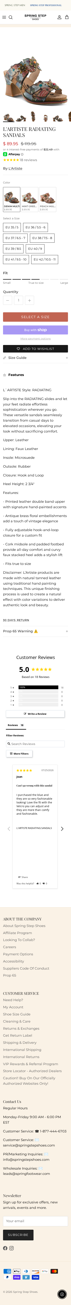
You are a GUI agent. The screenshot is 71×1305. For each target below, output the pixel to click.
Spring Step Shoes (25, 1292)
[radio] (11, 199)
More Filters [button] (20, 753)
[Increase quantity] (29, 300)
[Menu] (4, 17)
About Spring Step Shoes (24, 926)
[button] (39, 883)
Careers (9, 947)
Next (62, 827)
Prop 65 (9, 975)
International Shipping (22, 1050)
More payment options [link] (35, 338)
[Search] (12, 17)
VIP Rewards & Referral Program (30, 1064)
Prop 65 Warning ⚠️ (20, 631)
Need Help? (13, 1000)
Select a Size (11, 218)
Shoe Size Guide (16, 1014)
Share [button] (24, 877)
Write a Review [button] (37, 714)
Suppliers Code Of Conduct (26, 968)
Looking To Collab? (19, 940)
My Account (13, 1007)
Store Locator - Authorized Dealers (32, 1071)
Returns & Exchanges (21, 1028)
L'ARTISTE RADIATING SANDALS (34, 828)
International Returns (21, 1057)
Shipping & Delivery (20, 1043)
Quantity (10, 292)
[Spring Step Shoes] (35, 17)
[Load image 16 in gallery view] (35, 73)
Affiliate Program (17, 933)
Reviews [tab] (13, 725)
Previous (9, 827)
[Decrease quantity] (7, 300)
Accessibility (13, 961)
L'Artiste (15, 168)
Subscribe (18, 1235)
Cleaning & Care (16, 1021)
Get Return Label (17, 1035)
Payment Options (18, 954)
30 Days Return (16, 620)
